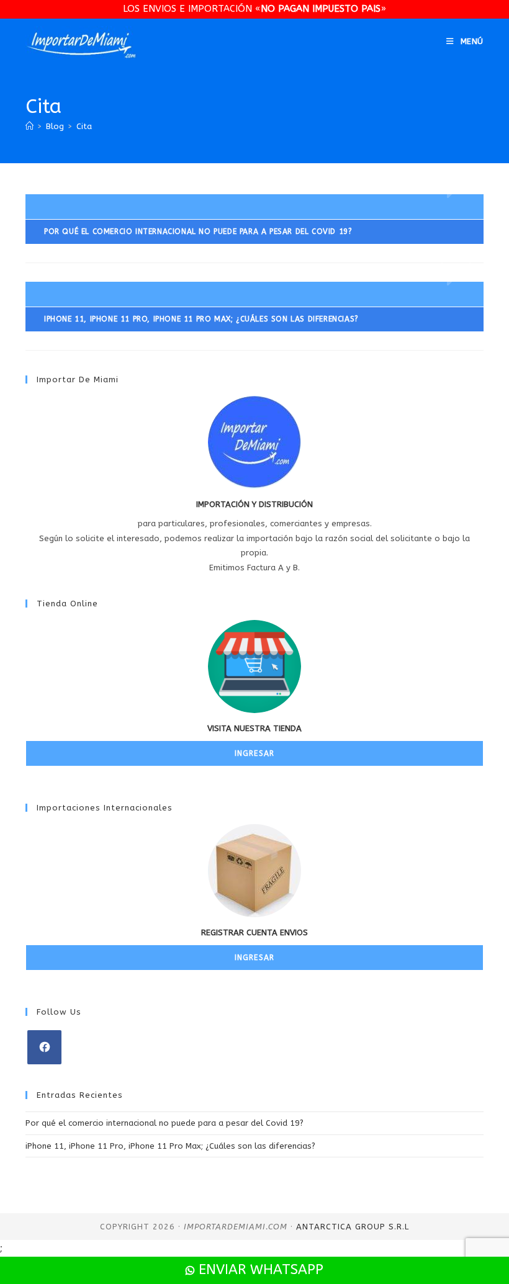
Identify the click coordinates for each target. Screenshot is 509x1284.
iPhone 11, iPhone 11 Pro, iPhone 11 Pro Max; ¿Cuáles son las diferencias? (170, 1146)
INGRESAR (255, 753)
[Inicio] (29, 126)
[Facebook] (44, 1047)
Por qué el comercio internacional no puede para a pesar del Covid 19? (164, 1123)
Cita (84, 126)
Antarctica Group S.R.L (352, 1226)
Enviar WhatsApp (258, 1270)
